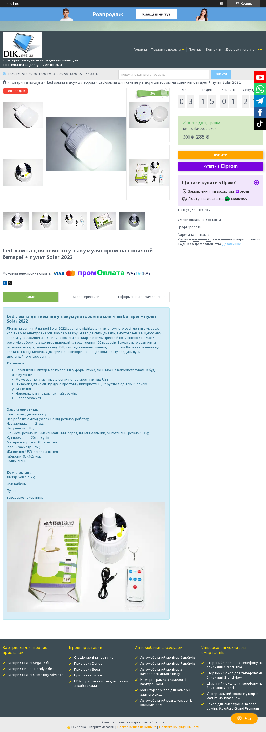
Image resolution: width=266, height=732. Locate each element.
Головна (140, 49)
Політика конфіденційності (179, 727)
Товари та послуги (166, 49)
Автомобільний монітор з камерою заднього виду (161, 671)
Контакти (213, 49)
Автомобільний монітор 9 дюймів (167, 657)
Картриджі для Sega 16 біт (29, 662)
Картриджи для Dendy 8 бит (31, 668)
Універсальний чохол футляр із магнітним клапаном (232, 695)
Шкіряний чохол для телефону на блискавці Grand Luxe (235, 664)
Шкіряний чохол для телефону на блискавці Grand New (235, 675)
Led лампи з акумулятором (71, 82)
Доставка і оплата (240, 49)
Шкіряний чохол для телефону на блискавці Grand (235, 685)
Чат (248, 718)
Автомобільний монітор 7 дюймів (167, 663)
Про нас (195, 49)
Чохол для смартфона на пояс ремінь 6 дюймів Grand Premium (233, 706)
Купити (220, 155)
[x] (10, 284)
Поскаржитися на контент (136, 727)
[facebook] (5, 284)
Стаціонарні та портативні (95, 657)
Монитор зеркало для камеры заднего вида (165, 692)
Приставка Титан (88, 675)
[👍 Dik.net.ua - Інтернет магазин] (22, 44)
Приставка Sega (87, 669)
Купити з (211, 166)
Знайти (221, 74)
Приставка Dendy (88, 663)
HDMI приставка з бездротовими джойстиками (101, 683)
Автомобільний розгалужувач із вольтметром (166, 702)
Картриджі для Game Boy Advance (35, 674)
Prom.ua (158, 722)
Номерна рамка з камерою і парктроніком (163, 681)
